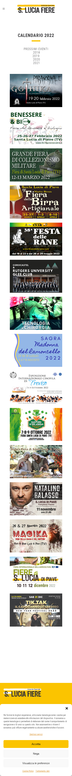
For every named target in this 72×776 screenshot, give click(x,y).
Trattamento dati (42, 771)
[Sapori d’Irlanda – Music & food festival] (36, 424)
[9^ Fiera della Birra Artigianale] (36, 202)
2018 (36, 52)
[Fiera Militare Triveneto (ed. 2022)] (36, 164)
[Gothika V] (36, 90)
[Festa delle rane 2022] (36, 239)
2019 (36, 56)
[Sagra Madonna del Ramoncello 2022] (36, 350)
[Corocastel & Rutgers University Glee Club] (36, 276)
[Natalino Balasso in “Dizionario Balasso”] (36, 498)
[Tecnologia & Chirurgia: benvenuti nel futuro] (36, 313)
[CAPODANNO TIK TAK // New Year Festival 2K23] (36, 610)
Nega (36, 753)
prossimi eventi (36, 49)
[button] (67, 708)
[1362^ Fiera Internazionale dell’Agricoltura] (36, 573)
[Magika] (36, 535)
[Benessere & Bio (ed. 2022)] (36, 127)
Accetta (36, 744)
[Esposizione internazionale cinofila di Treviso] (36, 387)
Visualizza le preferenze (36, 763)
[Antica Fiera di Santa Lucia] (36, 461)
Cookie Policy (28, 771)
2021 (36, 63)
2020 (36, 59)
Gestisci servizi (36, 734)
